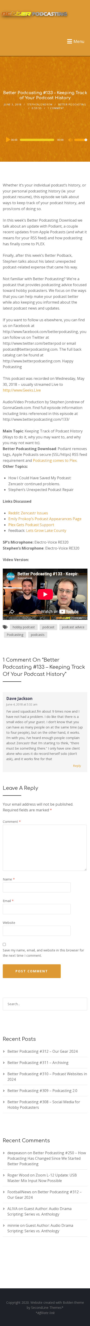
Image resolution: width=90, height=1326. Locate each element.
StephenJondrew (39, 104)
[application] (45, 139)
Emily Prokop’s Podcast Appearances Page (44, 518)
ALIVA (12, 1208)
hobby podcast (24, 627)
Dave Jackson (19, 698)
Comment (12, 821)
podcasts (38, 634)
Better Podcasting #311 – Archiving (38, 1062)
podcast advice (73, 627)
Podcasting (15, 634)
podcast (48, 627)
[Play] (8, 139)
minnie (13, 1225)
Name (9, 879)
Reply (77, 766)
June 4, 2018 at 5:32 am (21, 704)
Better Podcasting (72, 104)
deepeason (17, 1152)
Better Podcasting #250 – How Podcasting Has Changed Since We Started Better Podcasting (46, 1158)
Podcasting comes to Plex (55, 460)
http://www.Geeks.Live (22, 390)
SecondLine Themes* (47, 1307)
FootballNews (19, 1191)
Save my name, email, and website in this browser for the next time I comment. (43, 953)
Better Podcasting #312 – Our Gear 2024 (42, 1051)
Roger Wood (18, 1175)
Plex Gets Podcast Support (31, 524)
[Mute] (70, 140)
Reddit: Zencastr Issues (28, 513)
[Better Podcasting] (34, 13)
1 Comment (56, 108)
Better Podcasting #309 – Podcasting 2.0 (42, 1090)
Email (8, 901)
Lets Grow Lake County (46, 530)
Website (9, 922)
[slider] (80, 143)
